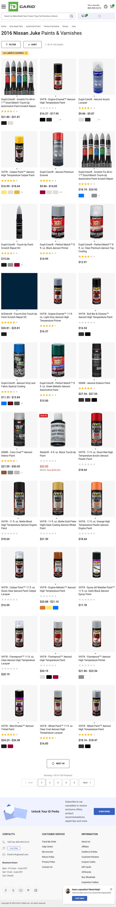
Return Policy (48, 857)
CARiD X (13, 890)
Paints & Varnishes (51, 26)
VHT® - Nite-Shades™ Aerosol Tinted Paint (17, 728)
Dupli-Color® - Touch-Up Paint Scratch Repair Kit (17, 246)
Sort (34, 44)
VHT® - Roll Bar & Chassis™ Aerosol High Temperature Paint (95, 315)
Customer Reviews (90, 857)
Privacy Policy (48, 862)
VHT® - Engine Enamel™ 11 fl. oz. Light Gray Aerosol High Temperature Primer (56, 317)
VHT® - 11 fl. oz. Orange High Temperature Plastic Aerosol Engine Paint (94, 525)
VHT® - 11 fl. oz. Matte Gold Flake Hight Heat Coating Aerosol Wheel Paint (58, 525)
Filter (12, 44)
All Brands (86, 872)
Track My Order (49, 841)
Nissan (65, 26)
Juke (74, 26)
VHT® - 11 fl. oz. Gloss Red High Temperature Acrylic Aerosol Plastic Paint (96, 455)
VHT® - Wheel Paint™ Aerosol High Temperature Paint (95, 728)
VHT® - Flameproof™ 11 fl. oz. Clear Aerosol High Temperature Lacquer (18, 660)
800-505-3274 (94, 8)
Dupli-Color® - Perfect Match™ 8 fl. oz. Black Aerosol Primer (57, 246)
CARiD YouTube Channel (21, 890)
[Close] (111, 889)
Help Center (47, 846)
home (3, 26)
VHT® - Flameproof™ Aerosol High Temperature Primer (94, 658)
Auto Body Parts (16, 26)
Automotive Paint (33, 26)
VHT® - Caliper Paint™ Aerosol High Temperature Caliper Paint (17, 174)
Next (85, 782)
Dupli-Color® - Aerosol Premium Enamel (57, 174)
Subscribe (104, 811)
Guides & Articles (89, 852)
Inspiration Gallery (90, 882)
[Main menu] (3, 6)
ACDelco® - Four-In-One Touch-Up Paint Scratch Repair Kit (19, 315)
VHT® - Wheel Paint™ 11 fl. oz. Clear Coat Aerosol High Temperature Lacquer (56, 729)
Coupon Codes (88, 862)
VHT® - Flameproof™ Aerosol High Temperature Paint (56, 658)
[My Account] (106, 6)
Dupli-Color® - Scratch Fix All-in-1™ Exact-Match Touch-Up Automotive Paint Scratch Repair (18, 103)
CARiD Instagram (36, 890)
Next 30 (60, 763)
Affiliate (85, 846)
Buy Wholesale (88, 877)
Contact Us (47, 867)
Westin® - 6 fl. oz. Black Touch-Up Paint (58, 454)
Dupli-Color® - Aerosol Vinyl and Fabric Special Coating (18, 385)
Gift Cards (86, 867)
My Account (47, 852)
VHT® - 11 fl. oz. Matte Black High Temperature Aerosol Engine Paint (19, 525)
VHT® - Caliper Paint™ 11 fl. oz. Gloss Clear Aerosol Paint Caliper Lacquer (18, 591)
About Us (86, 841)
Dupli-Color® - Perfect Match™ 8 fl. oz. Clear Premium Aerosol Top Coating (96, 248)
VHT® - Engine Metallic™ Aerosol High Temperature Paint (58, 589)
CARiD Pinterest (28, 890)
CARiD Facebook (5, 890)
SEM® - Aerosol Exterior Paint (94, 383)
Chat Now (79, 898)
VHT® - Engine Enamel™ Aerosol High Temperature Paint (57, 101)
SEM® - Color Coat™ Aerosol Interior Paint (16, 454)
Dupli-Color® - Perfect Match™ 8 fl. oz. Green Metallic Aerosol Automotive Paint (57, 386)
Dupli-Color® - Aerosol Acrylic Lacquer (94, 101)
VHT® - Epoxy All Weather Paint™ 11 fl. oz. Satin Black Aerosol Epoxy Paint (97, 591)
